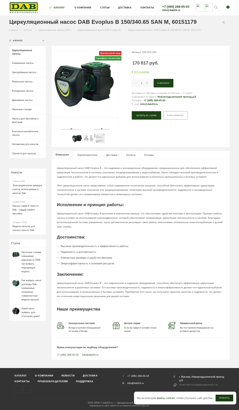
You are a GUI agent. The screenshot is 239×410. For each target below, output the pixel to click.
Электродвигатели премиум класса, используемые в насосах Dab (27, 189)
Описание (62, 154)
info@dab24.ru (171, 10)
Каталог (21, 375)
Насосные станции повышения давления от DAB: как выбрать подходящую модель (31, 262)
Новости (16, 172)
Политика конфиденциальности (198, 385)
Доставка (112, 155)
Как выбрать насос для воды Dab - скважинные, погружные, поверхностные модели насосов (31, 290)
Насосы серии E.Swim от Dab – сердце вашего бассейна (25, 210)
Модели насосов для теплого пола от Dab (23, 228)
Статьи (15, 243)
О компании (44, 375)
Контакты (22, 381)
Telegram (27, 389)
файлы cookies (166, 398)
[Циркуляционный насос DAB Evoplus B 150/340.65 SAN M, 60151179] (85, 84)
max (18, 389)
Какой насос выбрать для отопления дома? (31, 312)
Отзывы (149, 155)
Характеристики (87, 155)
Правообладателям (53, 381)
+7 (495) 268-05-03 (175, 6)
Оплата (131, 155)
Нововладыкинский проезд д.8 (176, 96)
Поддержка (84, 381)
